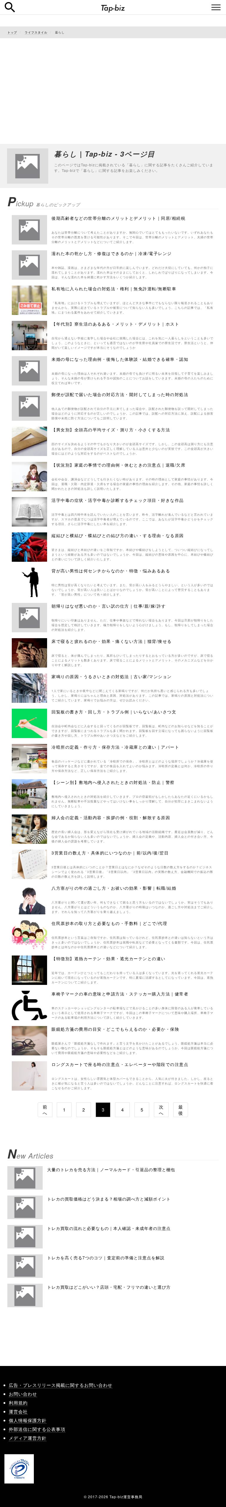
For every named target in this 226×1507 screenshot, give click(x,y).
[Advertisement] (113, 85)
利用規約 (18, 1402)
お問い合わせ (23, 1394)
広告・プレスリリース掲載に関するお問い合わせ (60, 1385)
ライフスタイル (36, 32)
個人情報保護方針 (27, 1420)
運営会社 (18, 1411)
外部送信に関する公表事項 (37, 1429)
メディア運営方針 (27, 1438)
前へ (45, 1110)
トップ (12, 32)
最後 (180, 1110)
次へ (161, 1110)
